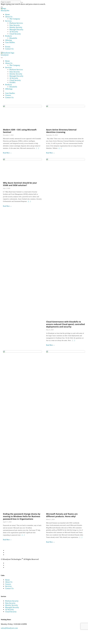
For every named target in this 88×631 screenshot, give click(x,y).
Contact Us (9, 49)
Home (7, 15)
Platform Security (11, 601)
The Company (14, 19)
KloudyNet (5, 11)
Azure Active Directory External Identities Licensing (61, 130)
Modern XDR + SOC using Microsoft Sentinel (19, 130)
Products (8, 36)
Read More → (7, 153)
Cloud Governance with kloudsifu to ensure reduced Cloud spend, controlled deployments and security (65, 324)
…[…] (37, 148)
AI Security (13, 32)
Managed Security (16, 30)
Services (8, 21)
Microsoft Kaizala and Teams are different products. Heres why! (62, 515)
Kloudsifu (13, 38)
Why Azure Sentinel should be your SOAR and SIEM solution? (20, 184)
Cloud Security (15, 34)
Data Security (14, 25)
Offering (8, 40)
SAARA (12, 82)
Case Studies (10, 42)
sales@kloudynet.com (9, 628)
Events (7, 47)
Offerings (8, 89)
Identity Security (15, 27)
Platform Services (16, 23)
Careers (8, 95)
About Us (8, 17)
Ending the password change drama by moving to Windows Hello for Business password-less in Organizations (21, 516)
